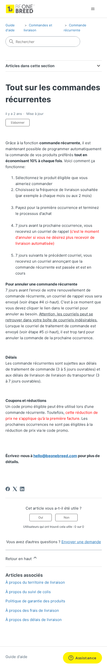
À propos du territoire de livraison (35, 582)
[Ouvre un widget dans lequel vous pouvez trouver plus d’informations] (82, 658)
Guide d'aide (16, 656)
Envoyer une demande (81, 541)
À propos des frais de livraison (32, 610)
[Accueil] (20, 8)
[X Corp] (15, 489)
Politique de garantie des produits (35, 601)
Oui (40, 517)
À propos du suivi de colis (28, 591)
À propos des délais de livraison (33, 619)
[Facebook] (7, 489)
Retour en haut (19, 558)
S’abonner (17, 122)
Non (66, 517)
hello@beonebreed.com (55, 455)
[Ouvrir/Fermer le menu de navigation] (93, 9)
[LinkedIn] (22, 489)
